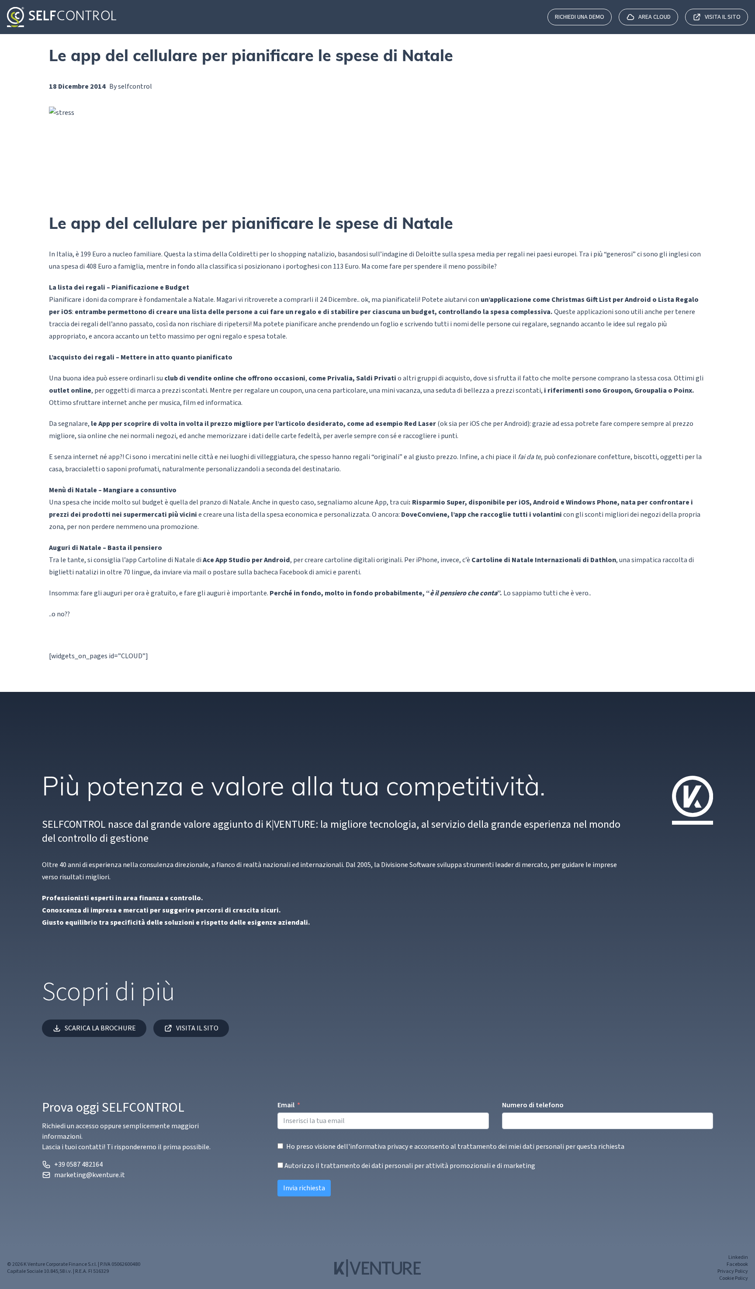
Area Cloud (654, 17)
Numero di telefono (533, 1105)
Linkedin (738, 1257)
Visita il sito (723, 17)
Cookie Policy (733, 1278)
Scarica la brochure (100, 1028)
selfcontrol (135, 86)
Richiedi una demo (579, 17)
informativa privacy (379, 1146)
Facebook (737, 1264)
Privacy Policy (732, 1271)
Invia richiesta (304, 1188)
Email (285, 1105)
